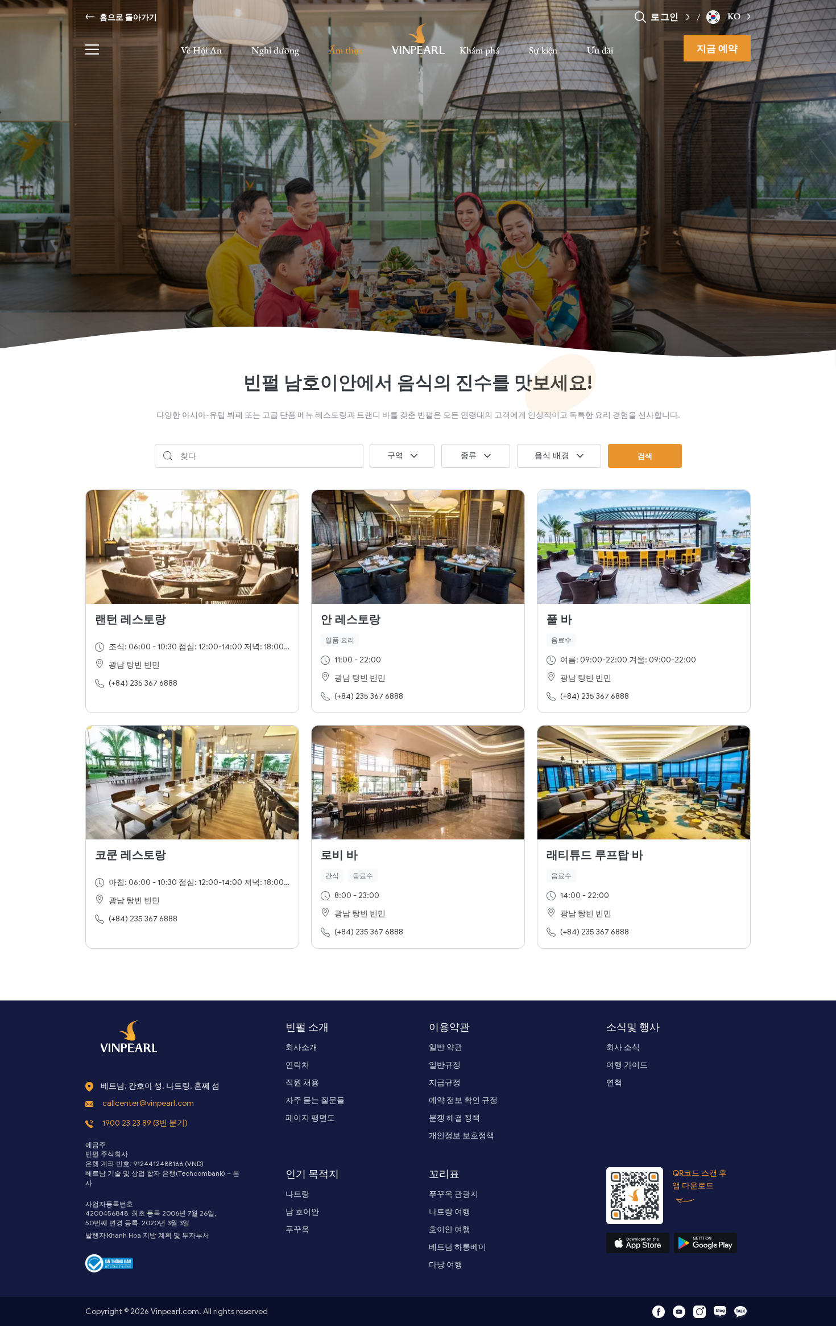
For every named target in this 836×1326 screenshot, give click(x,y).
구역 (395, 455)
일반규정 (445, 1065)
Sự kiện (543, 50)
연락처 (297, 1065)
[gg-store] (705, 1243)
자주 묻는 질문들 (315, 1100)
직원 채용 (302, 1083)
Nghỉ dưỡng (275, 50)
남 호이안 (302, 1212)
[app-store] (637, 1243)
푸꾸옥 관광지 (453, 1194)
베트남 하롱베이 (457, 1247)
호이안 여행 (449, 1229)
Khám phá (479, 50)
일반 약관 (445, 1047)
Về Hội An (201, 50)
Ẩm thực (346, 50)
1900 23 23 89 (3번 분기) (145, 1123)
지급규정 (445, 1083)
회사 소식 (623, 1047)
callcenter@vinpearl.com (148, 1103)
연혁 (614, 1083)
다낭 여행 (445, 1265)
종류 (469, 455)
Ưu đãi (600, 50)
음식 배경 (552, 455)
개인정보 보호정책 (461, 1135)
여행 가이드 (627, 1065)
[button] (685, 16)
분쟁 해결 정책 (454, 1118)
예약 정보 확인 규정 (463, 1100)
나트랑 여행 (449, 1212)
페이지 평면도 (310, 1118)
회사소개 (301, 1047)
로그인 (665, 17)
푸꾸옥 (297, 1229)
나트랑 (297, 1194)
